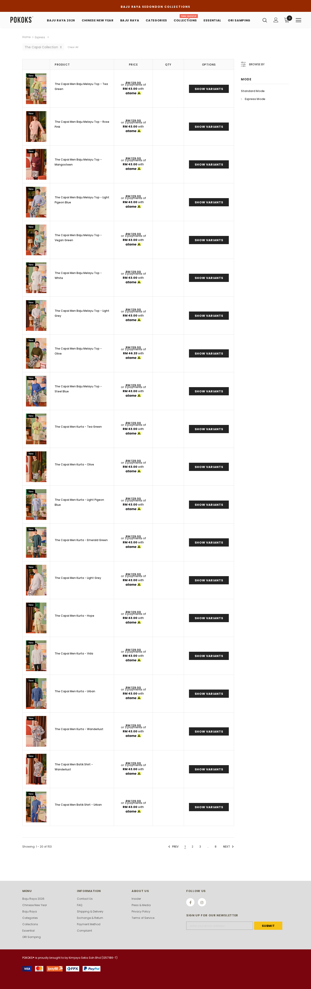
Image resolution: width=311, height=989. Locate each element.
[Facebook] (190, 902)
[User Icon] (275, 20)
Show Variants (209, 89)
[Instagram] (202, 902)
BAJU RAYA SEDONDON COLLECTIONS (155, 7)
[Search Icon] (265, 20)
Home (26, 37)
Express (40, 37)
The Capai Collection (43, 47)
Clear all (73, 47)
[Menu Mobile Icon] (298, 20)
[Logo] (26, 19)
